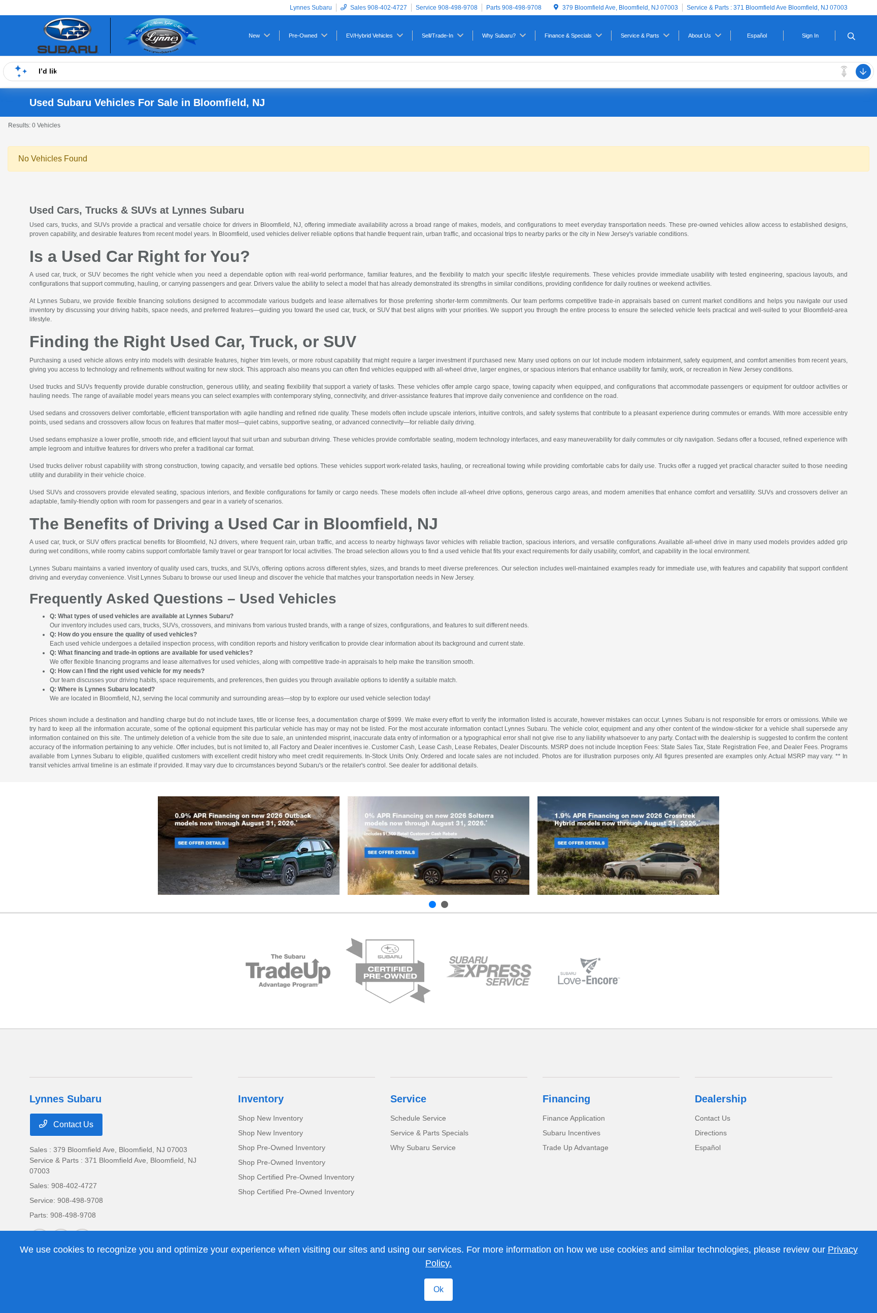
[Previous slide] (432, 904)
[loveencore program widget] (589, 971)
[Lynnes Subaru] (116, 34)
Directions (711, 1133)
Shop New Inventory (270, 1118)
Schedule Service (418, 1118)
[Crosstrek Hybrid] (628, 845)
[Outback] (249, 845)
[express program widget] (488, 971)
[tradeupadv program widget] (288, 971)
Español (708, 1147)
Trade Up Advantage (576, 1147)
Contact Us (72, 1124)
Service (408, 1098)
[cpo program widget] (388, 970)
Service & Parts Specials (429, 1133)
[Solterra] (438, 845)
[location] (556, 7)
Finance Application (574, 1118)
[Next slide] (444, 904)
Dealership (721, 1098)
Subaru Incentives (571, 1133)
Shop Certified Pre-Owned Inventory (296, 1177)
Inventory (261, 1098)
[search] (851, 37)
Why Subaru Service (423, 1147)
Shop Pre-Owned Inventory (281, 1147)
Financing (566, 1098)
